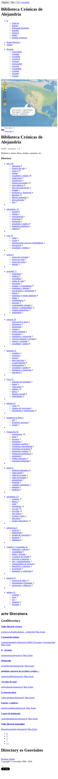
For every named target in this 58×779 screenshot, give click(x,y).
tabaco (14, 391)
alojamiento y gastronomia (23, 410)
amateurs (15, 602)
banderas (15, 537)
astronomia (16, 327)
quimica (15, 329)
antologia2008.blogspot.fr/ (12, 676)
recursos (15, 439)
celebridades (17, 396)
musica (15, 171)
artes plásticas (17, 185)
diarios (15, 501)
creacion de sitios (19, 580)
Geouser (15, 61)
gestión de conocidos (21, 535)
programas (16, 219)
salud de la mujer (19, 475)
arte (13, 420)
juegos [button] (10, 255)
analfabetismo (18, 300)
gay (13, 599)
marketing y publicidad (21, 571)
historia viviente (18, 394)
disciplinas (16, 441)
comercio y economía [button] (16, 547)
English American (19, 38)
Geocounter (17, 52)
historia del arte (18, 168)
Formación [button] (12, 432)
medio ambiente (18, 331)
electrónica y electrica (21, 566)
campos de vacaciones (21, 408)
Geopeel (15, 73)
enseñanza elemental (20, 461)
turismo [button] (11, 403)
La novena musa (8, 692)
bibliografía (17, 533)
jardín (14, 238)
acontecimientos (18, 363)
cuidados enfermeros (20, 485)
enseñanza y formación (21, 192)
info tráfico (16, 513)
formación (16, 221)
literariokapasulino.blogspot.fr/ (14, 729)
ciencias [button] (11, 319)
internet (15, 212)
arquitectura (17, 180)
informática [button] (12, 209)
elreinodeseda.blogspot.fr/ (12, 687)
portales (15, 190)
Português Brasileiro (20, 28)
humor (14, 384)
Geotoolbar (16, 68)
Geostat (15, 76)
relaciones (16, 283)
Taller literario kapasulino (13, 724)
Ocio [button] (9, 379)
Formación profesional (21, 453)
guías (14, 437)
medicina (16, 490)
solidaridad (16, 312)
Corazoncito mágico (10, 637)
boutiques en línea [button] (14, 417)
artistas (15, 173)
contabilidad (17, 552)
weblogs (15, 499)
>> (7, 743)
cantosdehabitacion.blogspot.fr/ (14, 719)
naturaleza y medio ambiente (24, 295)
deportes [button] (11, 351)
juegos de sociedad (20, 257)
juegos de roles (18, 259)
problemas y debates (20, 288)
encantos (15, 604)
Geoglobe (16, 56)
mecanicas (16, 372)
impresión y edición (20, 549)
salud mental (17, 473)
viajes (14, 406)
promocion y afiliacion (21, 585)
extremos (16, 355)
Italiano (15, 25)
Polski (14, 35)
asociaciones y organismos (23, 291)
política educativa (19, 458)
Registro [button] (10, 49)
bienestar (15, 482)
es (18, 2)
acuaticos (16, 353)
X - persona (6, 650)
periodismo (16, 506)
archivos (15, 530)
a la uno (15, 509)
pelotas (15, 358)
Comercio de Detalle (20, 556)
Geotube (15, 71)
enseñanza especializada (22, 446)
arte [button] (9, 163)
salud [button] (10, 468)
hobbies (15, 389)
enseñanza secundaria (21, 449)
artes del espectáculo (20, 188)
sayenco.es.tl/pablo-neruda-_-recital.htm (18, 632)
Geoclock (16, 59)
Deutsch (15, 33)
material (15, 228)
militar (14, 298)
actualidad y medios (20, 175)
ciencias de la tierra (20, 322)
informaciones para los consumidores (27, 243)
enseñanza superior (20, 444)
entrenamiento (18, 365)
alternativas (16, 324)
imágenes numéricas (20, 226)
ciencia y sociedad (19, 341)
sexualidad (16, 278)
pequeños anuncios (20, 422)
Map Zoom (40, 632)
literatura (15, 195)
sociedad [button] (11, 271)
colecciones (17, 387)
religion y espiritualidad (22, 307)
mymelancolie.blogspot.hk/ (12, 666)
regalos (15, 425)
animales (15, 487)
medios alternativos (20, 521)
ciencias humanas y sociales (23, 339)
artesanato (16, 166)
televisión (16, 518)
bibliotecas (16, 540)
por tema (15, 511)
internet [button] (11, 578)
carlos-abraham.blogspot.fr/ (12, 697)
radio (14, 504)
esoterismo (16, 274)
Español (15, 30)
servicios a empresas (20, 559)
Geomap (15, 54)
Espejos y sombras (9, 703)
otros (14, 597)
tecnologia (16, 334)
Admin (9, 45)
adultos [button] (10, 592)
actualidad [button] (12, 496)
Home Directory (13, 42)
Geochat (15, 66)
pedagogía (16, 456)
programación (18, 216)
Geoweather (17, 64)
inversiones (16, 569)
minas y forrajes (18, 554)
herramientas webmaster (22, 583)
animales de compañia (21, 382)
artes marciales (18, 360)
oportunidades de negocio (23, 564)
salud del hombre (19, 477)
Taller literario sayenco (11, 626)
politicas (15, 276)
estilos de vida (18, 281)
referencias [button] (11, 528)
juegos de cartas (18, 262)
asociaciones (17, 434)
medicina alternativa (20, 470)
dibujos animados (19, 197)
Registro (5, 2)
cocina (14, 240)
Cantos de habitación (10, 713)
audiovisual (17, 178)
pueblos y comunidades (22, 286)
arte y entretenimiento (21, 561)
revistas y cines (18, 516)
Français (15, 23)
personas (15, 303)
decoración (16, 245)
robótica (15, 214)
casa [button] (9, 235)
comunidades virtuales (21, 305)
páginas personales (20, 183)
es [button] (7, 21)
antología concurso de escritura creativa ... (20, 671)
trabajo (15, 293)
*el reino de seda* (9, 682)
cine (13, 202)
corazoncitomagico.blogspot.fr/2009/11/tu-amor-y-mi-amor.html (28, 642)
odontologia (17, 480)
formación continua (20, 451)
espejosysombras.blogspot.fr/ (13, 708)
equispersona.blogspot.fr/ (11, 655)
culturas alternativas (20, 310)
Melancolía (6, 660)
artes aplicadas (18, 200)
